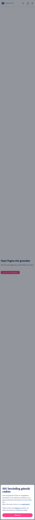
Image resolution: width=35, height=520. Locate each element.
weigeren (18, 508)
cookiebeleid (25, 504)
